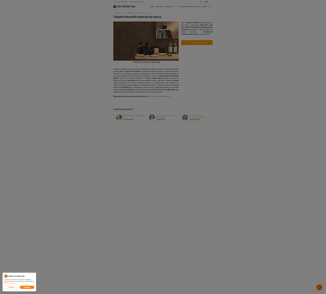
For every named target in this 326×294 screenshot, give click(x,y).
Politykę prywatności (10, 283)
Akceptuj (27, 287)
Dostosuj (11, 287)
